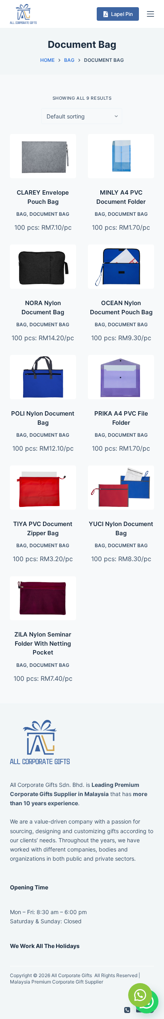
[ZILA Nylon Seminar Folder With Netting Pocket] (43, 598)
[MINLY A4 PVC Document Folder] (121, 156)
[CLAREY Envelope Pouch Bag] (43, 156)
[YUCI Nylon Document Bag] (121, 487)
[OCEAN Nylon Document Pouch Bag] (121, 266)
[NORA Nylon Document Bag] (43, 266)
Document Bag (49, 214)
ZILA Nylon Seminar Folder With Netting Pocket (42, 643)
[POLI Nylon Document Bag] (43, 377)
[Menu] (150, 14)
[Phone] (127, 1010)
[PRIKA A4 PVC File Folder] (121, 377)
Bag (21, 214)
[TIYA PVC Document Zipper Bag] (43, 487)
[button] (140, 995)
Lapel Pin (122, 14)
